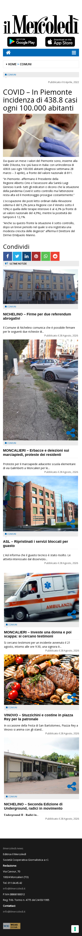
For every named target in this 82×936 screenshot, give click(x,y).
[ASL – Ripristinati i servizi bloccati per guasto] (40, 503)
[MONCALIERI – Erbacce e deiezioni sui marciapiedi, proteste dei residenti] (40, 389)
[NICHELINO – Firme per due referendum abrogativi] (40, 286)
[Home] (7, 52)
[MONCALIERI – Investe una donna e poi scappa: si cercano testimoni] (41, 597)
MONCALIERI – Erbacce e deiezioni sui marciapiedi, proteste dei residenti (36, 452)
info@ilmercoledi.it (14, 911)
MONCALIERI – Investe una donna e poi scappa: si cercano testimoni (37, 634)
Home (12, 64)
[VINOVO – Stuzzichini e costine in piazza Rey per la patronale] (41, 679)
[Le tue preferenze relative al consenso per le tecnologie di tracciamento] (75, 929)
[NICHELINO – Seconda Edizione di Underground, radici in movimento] (41, 765)
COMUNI (25, 64)
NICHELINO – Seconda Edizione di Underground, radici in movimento (33, 806)
